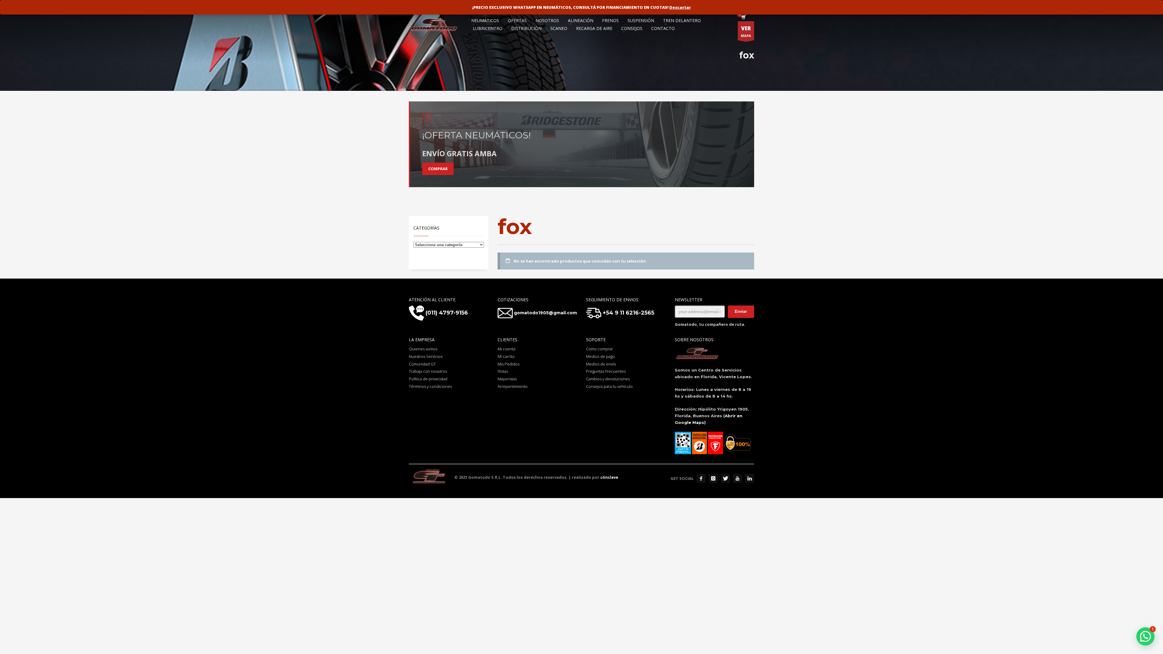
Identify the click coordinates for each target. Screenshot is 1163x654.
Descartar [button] (680, 7)
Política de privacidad (428, 379)
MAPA (746, 31)
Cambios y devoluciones (608, 379)
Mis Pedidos (508, 364)
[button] (1145, 636)
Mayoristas (507, 379)
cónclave (609, 477)
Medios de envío (601, 364)
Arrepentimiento (513, 386)
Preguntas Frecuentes (606, 371)
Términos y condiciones (430, 386)
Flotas (503, 371)
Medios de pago (600, 356)
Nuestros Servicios (425, 356)
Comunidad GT (422, 364)
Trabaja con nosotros (428, 371)
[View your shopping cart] (743, 17)
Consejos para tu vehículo (609, 386)
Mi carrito (506, 356)
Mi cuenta (506, 349)
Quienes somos (423, 349)
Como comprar (599, 349)
